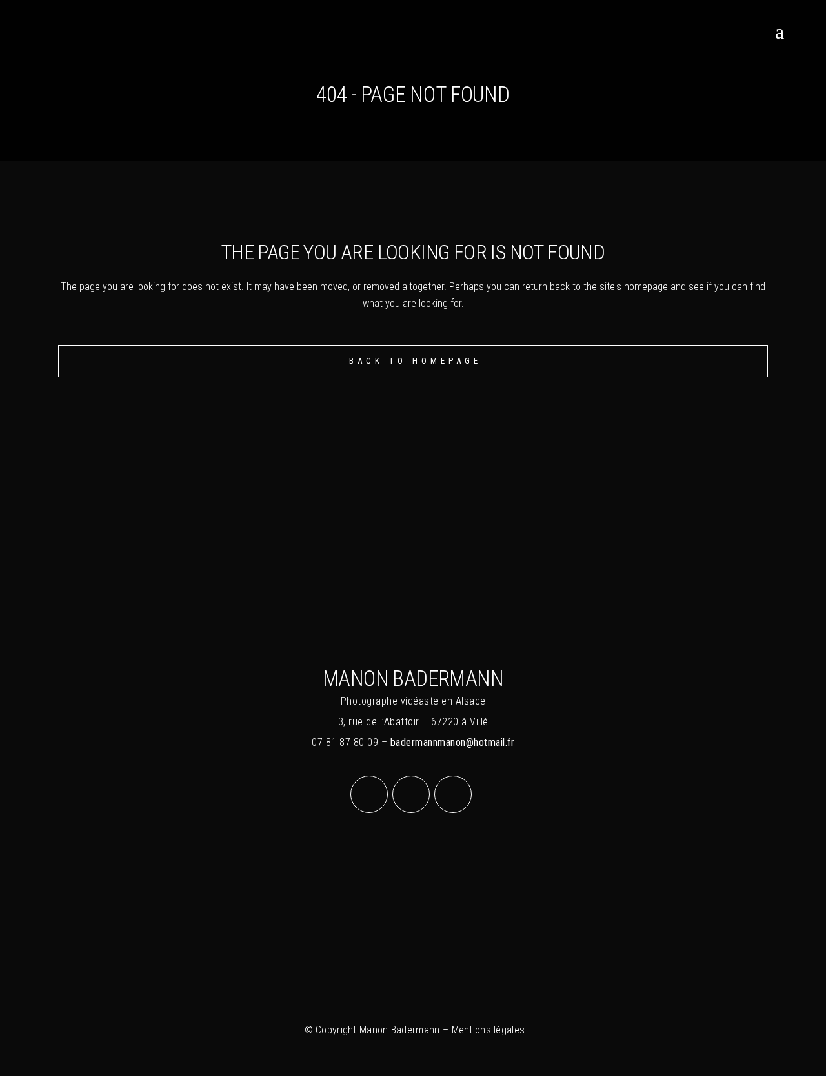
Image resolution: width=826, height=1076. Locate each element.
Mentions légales (488, 1030)
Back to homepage (415, 361)
